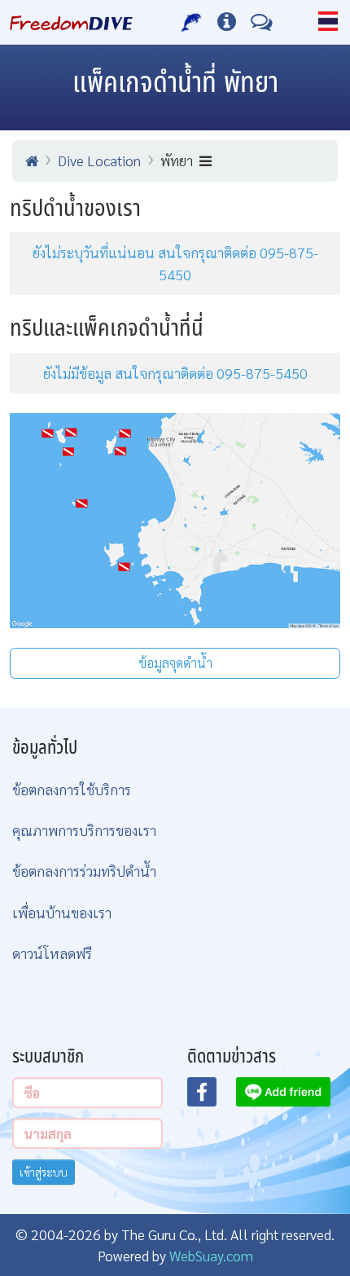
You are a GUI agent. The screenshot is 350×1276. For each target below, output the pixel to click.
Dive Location (99, 160)
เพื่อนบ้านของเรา (62, 912)
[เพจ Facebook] (211, 1096)
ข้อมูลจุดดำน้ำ (175, 662)
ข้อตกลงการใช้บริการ (71, 789)
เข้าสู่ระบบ (44, 1171)
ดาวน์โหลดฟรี (52, 953)
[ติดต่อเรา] (261, 22)
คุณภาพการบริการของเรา (84, 830)
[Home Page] (71, 22)
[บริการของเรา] (191, 22)
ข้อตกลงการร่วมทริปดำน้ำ (84, 870)
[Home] (31, 160)
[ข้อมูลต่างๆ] (226, 22)
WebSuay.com (211, 1255)
